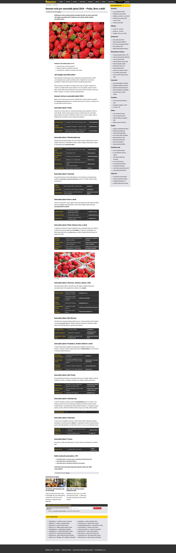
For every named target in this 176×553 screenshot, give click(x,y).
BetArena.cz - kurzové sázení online (58, 525)
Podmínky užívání (66, 550)
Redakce (59, 11)
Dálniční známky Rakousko (120, 87)
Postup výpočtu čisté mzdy (120, 61)
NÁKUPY (61, 1)
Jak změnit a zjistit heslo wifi (121, 168)
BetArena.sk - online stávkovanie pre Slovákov (61, 535)
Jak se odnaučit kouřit (119, 116)
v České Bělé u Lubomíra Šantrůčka (68, 179)
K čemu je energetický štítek (120, 44)
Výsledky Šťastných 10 (119, 181)
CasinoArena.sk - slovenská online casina (89, 535)
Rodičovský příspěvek (119, 131)
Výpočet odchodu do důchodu (121, 57)
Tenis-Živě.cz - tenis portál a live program (60, 533)
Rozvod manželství (118, 142)
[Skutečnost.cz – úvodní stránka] (51, 2)
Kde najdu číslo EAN (118, 39)
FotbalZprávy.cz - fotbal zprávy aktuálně (60, 529)
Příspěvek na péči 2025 (119, 14)
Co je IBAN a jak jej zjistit (120, 72)
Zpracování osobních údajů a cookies (83, 550)
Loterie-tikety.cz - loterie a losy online (88, 527)
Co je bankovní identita (119, 163)
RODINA (103, 1)
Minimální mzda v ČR (119, 66)
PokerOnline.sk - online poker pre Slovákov (89, 537)
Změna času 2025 (118, 22)
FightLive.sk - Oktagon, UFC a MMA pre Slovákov (62, 537)
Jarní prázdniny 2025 (119, 11)
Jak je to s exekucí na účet (120, 70)
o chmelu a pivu (72, 232)
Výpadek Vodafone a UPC (120, 105)
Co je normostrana (118, 161)
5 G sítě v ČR (116, 107)
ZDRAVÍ (97, 1)
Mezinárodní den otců (119, 137)
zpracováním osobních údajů (59, 511)
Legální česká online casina (120, 183)
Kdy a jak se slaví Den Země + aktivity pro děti (75, 489)
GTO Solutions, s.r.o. (100, 550)
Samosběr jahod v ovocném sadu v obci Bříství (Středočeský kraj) (74, 459)
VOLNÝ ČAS (120, 1)
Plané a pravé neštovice (119, 122)
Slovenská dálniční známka (120, 83)
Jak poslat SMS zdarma (119, 170)
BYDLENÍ (68, 1)
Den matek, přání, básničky (120, 135)
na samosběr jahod (63, 323)
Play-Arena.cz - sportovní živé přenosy (88, 533)
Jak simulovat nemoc (119, 113)
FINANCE (75, 1)
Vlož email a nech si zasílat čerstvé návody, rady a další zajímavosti (58, 508)
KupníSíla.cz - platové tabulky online (87, 521)
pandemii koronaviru (62, 101)
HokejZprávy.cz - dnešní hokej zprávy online (61, 531)
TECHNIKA (90, 1)
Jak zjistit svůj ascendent (120, 176)
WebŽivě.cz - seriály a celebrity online (59, 523)
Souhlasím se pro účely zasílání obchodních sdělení (64, 511)
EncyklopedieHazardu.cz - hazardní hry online (90, 525)
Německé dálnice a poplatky (121, 90)
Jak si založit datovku (119, 150)
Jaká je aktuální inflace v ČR (120, 55)
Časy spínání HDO (118, 46)
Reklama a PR (49, 550)
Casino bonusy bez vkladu (120, 179)
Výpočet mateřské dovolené (120, 128)
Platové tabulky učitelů (119, 63)
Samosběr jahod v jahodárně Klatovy (66, 461)
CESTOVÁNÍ (82, 1)
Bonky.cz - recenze (118, 31)
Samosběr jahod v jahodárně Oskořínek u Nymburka (70, 463)
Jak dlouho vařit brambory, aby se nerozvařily (55, 489)
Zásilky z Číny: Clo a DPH (120, 33)
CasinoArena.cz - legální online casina (88, 523)
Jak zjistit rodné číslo (119, 166)
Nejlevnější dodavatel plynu (120, 48)
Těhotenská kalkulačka (119, 133)
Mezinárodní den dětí (119, 139)
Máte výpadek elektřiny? (120, 42)
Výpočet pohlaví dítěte (119, 144)
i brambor (61, 204)
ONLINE (127, 1)
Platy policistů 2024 (118, 68)
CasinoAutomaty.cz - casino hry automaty (89, 529)
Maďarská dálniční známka (120, 85)
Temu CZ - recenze (118, 29)
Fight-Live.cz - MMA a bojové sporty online (60, 527)
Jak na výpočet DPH (118, 59)
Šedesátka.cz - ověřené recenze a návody (60, 521)
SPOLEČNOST (111, 1)
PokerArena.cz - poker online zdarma (88, 531)
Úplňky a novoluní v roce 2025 (121, 16)
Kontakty (57, 550)
